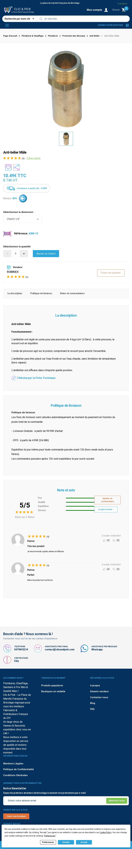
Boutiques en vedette (53, 691)
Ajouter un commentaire (107, 500)
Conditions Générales (15, 775)
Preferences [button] (49, 836)
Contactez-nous (99, 697)
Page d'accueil (10, 36)
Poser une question (111, 272)
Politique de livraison (41, 293)
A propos (122, 3)
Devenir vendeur (99, 691)
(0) (108, 540)
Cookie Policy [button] (105, 832)
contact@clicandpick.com (60, 649)
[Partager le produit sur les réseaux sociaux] (16, 167)
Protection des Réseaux (73, 36)
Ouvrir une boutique (16, 816)
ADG (14, 198)
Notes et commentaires (72, 293)
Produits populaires (52, 685)
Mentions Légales (13, 763)
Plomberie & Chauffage (32, 36)
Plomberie (53, 36)
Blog (92, 703)
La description (14, 293)
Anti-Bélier (95, 36)
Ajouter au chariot (46, 253)
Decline (66, 842)
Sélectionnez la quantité (17, 246)
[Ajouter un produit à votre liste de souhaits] (8, 167)
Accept (83, 842)
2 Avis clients (33, 158)
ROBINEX (12, 271)
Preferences (48, 842)
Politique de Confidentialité (18, 769)
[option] (66, 139)
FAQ (16, 661)
